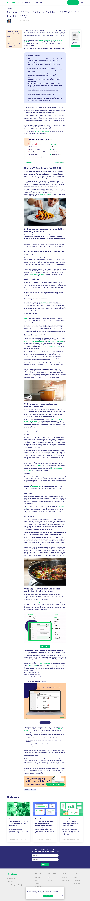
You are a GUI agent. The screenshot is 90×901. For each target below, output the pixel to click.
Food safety (27, 789)
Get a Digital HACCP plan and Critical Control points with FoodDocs (14, 45)
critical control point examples (41, 131)
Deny (58, 895)
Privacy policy (77, 883)
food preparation (45, 302)
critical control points (35, 109)
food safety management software (43, 97)
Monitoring (37, 877)
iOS (49, 877)
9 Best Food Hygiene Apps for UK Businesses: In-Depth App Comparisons (44, 823)
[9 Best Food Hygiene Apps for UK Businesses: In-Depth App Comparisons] (45, 809)
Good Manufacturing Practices (55, 341)
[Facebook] (8, 885)
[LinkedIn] (22, 885)
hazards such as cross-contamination (51, 346)
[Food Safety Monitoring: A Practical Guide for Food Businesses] (18, 809)
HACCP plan (33, 789)
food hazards (39, 465)
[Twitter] (11, 885)
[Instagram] (15, 885)
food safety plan (32, 665)
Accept (48, 895)
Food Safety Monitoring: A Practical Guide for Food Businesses (18, 823)
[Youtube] (18, 885)
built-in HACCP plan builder (43, 663)
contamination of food (35, 486)
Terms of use (77, 880)
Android (50, 880)
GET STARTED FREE (73, 2)
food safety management (45, 194)
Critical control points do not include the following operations (14, 38)
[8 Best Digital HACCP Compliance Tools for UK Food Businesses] (71, 809)
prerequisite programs (58, 235)
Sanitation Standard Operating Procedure (34, 341)
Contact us (64, 877)
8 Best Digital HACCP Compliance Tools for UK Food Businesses (70, 823)
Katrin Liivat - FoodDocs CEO (21, 20)
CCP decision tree (42, 602)
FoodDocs (30, 97)
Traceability (38, 883)
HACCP (37, 880)
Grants (75, 877)
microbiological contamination (36, 274)
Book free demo (65, 880)
